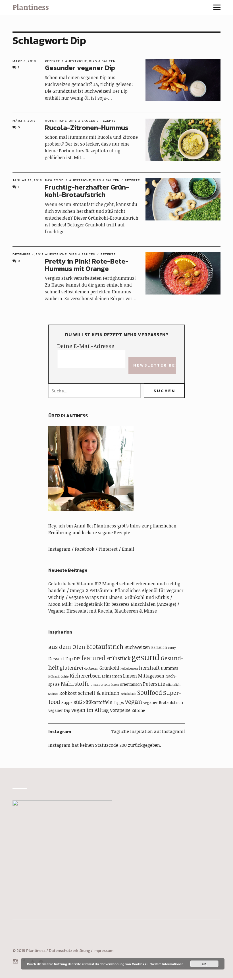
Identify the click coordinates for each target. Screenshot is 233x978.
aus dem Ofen (66, 647)
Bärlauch (159, 647)
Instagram (59, 549)
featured (93, 658)
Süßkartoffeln (98, 702)
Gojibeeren (91, 668)
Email (128, 549)
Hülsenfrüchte (58, 676)
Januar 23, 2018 (27, 180)
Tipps (119, 702)
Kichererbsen (85, 675)
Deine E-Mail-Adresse (85, 346)
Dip (69, 658)
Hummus (169, 668)
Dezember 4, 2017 (28, 254)
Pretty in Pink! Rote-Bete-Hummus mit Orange (86, 265)
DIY (77, 658)
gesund (146, 656)
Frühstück (118, 658)
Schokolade (128, 694)
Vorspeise (120, 710)
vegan (133, 701)
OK (204, 963)
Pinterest (108, 549)
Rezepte (52, 61)
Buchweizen (137, 647)
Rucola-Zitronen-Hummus (86, 127)
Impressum (103, 951)
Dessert (56, 658)
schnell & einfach (99, 692)
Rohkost (68, 693)
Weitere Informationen (167, 964)
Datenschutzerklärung (69, 951)
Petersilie (154, 683)
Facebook (84, 549)
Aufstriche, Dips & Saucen (90, 61)
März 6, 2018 (24, 61)
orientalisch (131, 684)
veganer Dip (59, 710)
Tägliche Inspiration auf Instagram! (148, 731)
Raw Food (54, 180)
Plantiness (31, 7)
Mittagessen (151, 676)
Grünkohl (109, 668)
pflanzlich (173, 685)
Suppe (66, 702)
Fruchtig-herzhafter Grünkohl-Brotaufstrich (87, 190)
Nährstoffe (75, 683)
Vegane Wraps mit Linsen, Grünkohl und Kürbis (119, 597)
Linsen (130, 676)
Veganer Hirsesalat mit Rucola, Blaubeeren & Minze (102, 611)
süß (78, 702)
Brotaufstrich (104, 646)
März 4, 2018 (24, 120)
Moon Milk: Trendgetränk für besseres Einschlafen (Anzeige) (112, 604)
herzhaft (149, 667)
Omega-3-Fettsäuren (105, 685)
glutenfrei (71, 667)
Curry (172, 648)
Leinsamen (112, 676)
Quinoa (53, 694)
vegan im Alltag (90, 709)
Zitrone (138, 710)
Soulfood (149, 692)
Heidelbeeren (129, 668)
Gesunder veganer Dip (80, 68)
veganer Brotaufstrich (163, 702)
